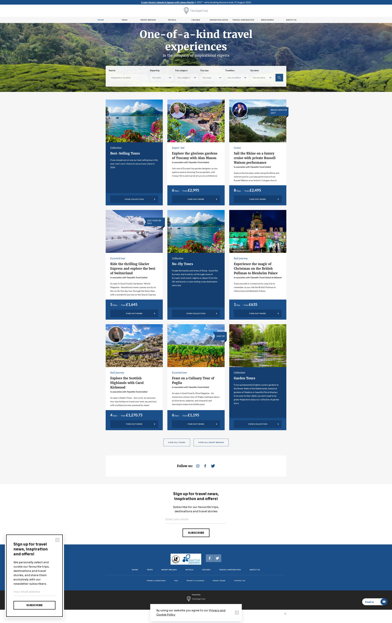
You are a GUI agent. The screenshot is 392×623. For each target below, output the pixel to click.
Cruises (196, 20)
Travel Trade (219, 580)
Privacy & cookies (195, 580)
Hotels (172, 20)
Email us (369, 601)
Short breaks (148, 20)
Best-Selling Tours (125, 153)
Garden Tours (244, 378)
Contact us (239, 580)
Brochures (267, 20)
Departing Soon (219, 20)
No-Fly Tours (182, 264)
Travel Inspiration (243, 20)
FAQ (176, 580)
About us (291, 20)
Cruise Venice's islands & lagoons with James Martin (167, 2)
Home (101, 20)
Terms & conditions (156, 580)
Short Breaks (169, 569)
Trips (124, 20)
